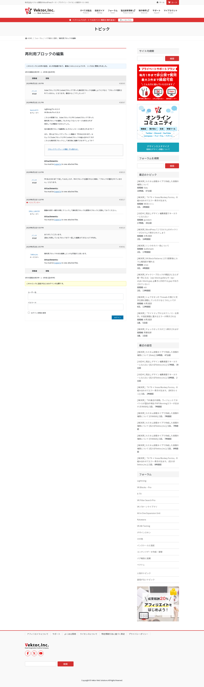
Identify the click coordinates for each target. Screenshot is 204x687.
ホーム (161, 2)
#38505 (122, 83)
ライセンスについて (88, 634)
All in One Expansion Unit (148, 513)
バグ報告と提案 (51, 38)
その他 (140, 538)
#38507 (122, 102)
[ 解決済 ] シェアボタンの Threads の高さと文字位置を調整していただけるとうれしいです (157, 299)
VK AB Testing (143, 526)
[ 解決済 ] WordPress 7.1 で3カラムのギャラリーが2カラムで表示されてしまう (157, 231)
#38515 (122, 172)
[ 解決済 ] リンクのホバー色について (153, 245)
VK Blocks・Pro (144, 487)
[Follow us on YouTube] (41, 653)
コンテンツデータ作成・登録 (149, 551)
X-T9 (139, 493)
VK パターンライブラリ (147, 506)
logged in (57, 164)
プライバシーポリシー (138, 634)
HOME (29, 38)
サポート (56, 634)
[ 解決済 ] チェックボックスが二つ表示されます (158, 329)
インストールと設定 (146, 545)
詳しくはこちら (126, 20)
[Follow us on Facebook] (28, 653)
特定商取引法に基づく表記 (113, 634)
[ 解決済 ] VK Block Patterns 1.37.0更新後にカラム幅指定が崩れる (157, 260)
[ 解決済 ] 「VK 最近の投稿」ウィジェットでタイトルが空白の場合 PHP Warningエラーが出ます (158, 403)
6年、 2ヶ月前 (87, 66)
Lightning (141, 480)
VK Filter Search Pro (146, 500)
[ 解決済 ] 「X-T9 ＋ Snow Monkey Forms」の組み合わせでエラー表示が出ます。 (157, 199)
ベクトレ (141, 564)
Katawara (141, 519)
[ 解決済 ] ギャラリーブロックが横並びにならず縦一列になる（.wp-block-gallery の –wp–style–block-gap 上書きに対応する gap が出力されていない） (158, 279)
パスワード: (32, 302)
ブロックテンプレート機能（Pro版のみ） (63, 149)
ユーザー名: (32, 292)
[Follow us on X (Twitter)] (34, 653)
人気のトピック (144, 573)
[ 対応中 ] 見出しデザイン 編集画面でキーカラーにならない (157, 215)
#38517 (122, 199)
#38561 (122, 246)
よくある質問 (70, 634)
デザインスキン (144, 532)
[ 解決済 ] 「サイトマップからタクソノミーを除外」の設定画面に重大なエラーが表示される (158, 315)
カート (174, 2)
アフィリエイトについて (37, 634)
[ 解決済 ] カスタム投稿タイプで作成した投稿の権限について (158, 183)
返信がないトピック (146, 579)
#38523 (122, 227)
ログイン (117, 317)
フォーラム (38, 38)
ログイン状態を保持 (38, 313)
